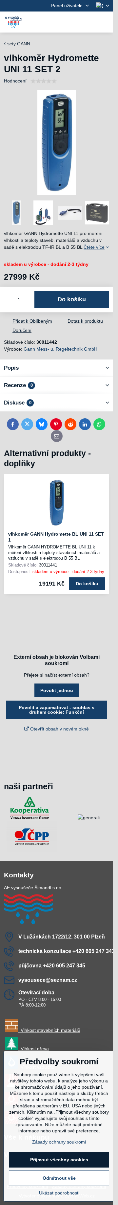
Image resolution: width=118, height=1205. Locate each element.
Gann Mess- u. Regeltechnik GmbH (60, 349)
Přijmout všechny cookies (59, 1159)
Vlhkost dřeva (33, 1048)
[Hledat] (74, 22)
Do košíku (72, 299)
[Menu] (105, 22)
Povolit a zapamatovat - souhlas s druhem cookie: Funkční (56, 710)
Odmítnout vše (59, 1178)
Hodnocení (15, 80)
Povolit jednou (56, 690)
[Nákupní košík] (89, 22)
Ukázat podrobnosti (59, 1192)
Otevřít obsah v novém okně (59, 728)
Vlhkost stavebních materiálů (49, 1030)
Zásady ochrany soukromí (59, 1142)
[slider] (43, 81)
